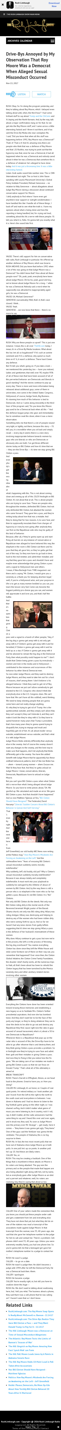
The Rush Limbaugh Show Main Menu (23, 14)
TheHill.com (39, 346)
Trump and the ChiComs (39, 116)
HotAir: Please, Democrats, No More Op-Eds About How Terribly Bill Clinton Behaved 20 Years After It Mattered (29, 1389)
